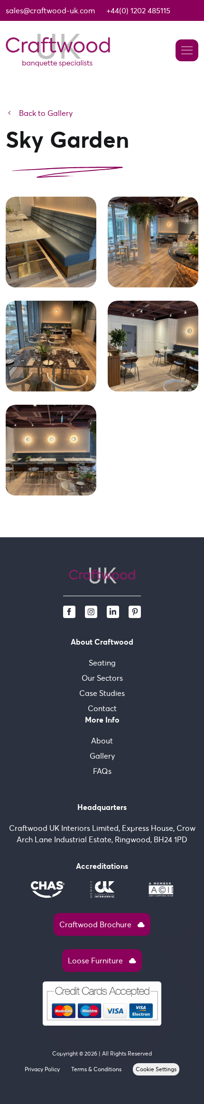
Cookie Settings (156, 1069)
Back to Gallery (39, 113)
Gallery (102, 756)
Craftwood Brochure (102, 924)
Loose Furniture (102, 960)
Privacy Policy (42, 1069)
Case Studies (102, 693)
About (102, 740)
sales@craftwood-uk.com (50, 10)
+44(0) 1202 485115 (138, 10)
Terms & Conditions (96, 1069)
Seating (102, 662)
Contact (102, 708)
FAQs (102, 771)
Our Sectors (102, 678)
